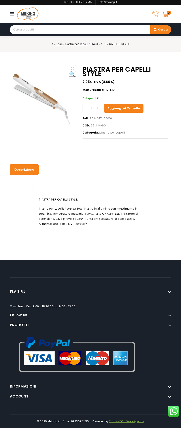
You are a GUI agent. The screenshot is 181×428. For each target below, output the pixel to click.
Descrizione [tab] (24, 169)
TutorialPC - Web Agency (126, 421)
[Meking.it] (28, 14)
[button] (72, 68)
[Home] (52, 44)
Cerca (163, 29)
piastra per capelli (112, 132)
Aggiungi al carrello (123, 108)
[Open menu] (13, 13)
